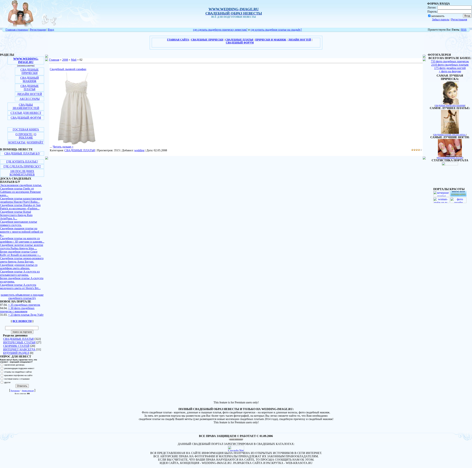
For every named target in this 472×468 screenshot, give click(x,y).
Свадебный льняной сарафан (68, 69)
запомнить (437, 16)
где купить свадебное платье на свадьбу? (276, 29)
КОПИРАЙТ (35, 142)
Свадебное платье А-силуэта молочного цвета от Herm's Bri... (20, 286)
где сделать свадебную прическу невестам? (220, 29)
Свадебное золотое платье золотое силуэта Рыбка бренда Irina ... (21, 246)
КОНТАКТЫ (17, 142)
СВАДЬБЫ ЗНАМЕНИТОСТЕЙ (26, 106)
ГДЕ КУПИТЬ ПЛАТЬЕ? (22, 161)
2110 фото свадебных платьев (449, 64)
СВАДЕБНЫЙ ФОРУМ (26, 117)
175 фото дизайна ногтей (450, 68)
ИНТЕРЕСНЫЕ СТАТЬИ (19, 342)
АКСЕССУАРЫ (30, 98)
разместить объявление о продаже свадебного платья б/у (22, 296)
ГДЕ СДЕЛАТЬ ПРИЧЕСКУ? (22, 166)
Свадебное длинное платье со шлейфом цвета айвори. (18, 266)
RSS (463, 29)
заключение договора (14, 365)
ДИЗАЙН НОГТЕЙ (29, 94)
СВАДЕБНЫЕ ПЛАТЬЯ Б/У (22, 153)
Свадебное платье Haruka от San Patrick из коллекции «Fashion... (20, 207)
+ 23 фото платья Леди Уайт (26, 314)
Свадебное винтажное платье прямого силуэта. (18, 223)
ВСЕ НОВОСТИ (22, 321)
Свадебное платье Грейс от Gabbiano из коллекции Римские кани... (20, 192)
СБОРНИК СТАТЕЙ (16, 345)
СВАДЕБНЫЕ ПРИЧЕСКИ (29, 71)
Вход (51, 29)
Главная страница (17, 29)
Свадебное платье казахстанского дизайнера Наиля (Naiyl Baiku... (21, 200)
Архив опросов (28, 391)
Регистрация (459, 19)
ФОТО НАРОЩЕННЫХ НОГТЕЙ (450, 158)
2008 (65, 59)
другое (7, 382)
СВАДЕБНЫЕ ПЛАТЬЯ (29, 87)
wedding (139, 150)
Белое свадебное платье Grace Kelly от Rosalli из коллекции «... (20, 253)
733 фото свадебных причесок (450, 61)
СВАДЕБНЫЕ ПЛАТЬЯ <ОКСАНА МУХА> (450, 135)
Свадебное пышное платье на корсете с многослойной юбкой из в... (21, 232)
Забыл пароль (440, 19)
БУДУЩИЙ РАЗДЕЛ (16, 353)
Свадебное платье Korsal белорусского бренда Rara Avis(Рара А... (16, 215)
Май (74, 59)
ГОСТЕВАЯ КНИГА (26, 129)
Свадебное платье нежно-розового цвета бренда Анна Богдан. (22, 260)
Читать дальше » (63, 146)
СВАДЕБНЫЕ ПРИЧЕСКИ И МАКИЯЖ (450, 105)
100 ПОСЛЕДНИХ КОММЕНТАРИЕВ (22, 173)
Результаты (15, 391)
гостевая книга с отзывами (17, 379)
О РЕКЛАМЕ (27, 136)
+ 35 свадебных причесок (24, 304)
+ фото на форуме (450, 71)
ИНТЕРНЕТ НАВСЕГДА (19, 349)
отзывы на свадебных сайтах (18, 372)
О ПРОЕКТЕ (24, 134)
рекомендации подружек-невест (19, 368)
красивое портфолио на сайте (18, 375)
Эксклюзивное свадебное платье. (21, 185)
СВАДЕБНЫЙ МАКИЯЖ (29, 79)
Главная (54, 59)
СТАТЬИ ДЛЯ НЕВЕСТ (26, 112)
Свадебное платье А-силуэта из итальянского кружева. (20, 273)
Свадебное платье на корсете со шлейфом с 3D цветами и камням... (22, 240)
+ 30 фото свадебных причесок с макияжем (17, 310)
